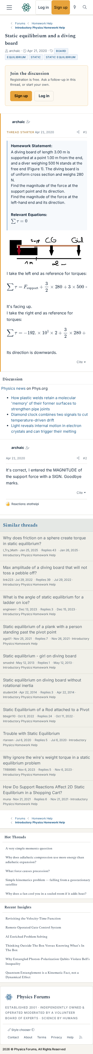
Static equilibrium (61, 57)
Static (36, 57)
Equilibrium (16, 57)
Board (61, 51)
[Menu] (9, 7)
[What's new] (75, 7)
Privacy (56, 1037)
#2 (85, 458)
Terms (41, 1037)
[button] (78, 132)
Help (70, 1037)
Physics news (13, 388)
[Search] (85, 7)
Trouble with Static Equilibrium (31, 733)
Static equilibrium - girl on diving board (39, 655)
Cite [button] (80, 362)
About (28, 1037)
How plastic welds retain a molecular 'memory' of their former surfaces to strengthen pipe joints (43, 403)
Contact (13, 1037)
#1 (85, 132)
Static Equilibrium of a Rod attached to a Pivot (46, 709)
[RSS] (80, 1037)
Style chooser (21, 1030)
